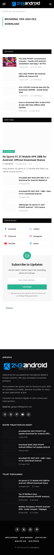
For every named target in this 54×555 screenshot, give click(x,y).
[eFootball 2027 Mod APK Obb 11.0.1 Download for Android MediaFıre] (9, 181)
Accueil (5, 11)
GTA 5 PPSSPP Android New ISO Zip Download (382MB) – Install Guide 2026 (34, 89)
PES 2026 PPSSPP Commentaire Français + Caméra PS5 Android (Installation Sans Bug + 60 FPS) (32, 61)
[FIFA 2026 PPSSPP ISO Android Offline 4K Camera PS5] (9, 77)
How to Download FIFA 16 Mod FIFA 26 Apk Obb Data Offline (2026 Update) (34, 105)
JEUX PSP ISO (20, 541)
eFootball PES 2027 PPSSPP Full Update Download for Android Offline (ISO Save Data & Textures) (35, 433)
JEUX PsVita (34, 541)
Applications (11, 537)
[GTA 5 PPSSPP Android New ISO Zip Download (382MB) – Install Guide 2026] (9, 90)
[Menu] (4, 4)
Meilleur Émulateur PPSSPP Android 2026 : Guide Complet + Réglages (34, 507)
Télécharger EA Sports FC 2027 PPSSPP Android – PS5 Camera (32, 206)
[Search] (50, 4)
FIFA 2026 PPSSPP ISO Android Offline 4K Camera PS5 (32, 75)
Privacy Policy (24, 296)
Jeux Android (9, 151)
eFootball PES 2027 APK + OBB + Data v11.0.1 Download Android (35, 192)
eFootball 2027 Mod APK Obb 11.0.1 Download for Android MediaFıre (34, 178)
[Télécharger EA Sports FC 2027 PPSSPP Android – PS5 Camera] (9, 208)
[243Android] (27, 4)
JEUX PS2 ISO (40, 537)
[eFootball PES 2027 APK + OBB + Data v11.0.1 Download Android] (9, 194)
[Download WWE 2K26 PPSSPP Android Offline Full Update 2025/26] (9, 448)
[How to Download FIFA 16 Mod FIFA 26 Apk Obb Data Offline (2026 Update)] (9, 105)
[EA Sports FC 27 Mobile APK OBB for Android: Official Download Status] (27, 139)
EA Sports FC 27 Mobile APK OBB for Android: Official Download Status (24, 158)
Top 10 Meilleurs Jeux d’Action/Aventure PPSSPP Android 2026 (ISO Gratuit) (34, 496)
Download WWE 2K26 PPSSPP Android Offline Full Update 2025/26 (34, 445)
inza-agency (34, 547)
